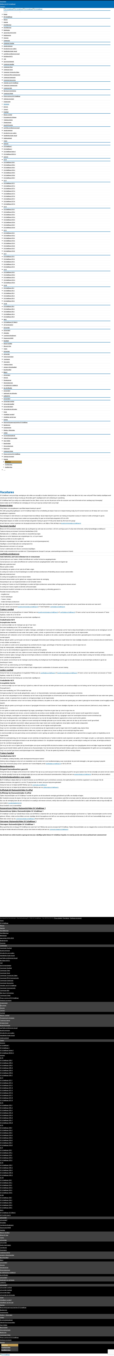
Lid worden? (7, 331)
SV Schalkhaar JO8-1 (9, 307)
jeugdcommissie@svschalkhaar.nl (71, 523)
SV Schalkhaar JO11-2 (9, 259)
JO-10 (5, 270)
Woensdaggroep (8, 383)
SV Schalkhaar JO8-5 (9, 317)
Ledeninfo (7, 396)
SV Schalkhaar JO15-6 (9, 222)
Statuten (6, 38)
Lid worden (7, 328)
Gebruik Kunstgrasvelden (10, 438)
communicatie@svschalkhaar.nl (25, 819)
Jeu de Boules (8, 388)
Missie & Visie (7, 346)
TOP (5, 59)
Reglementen (7, 35)
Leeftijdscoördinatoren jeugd (12, 54)
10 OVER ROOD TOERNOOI (11, 386)
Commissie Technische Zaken (11, 72)
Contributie (7, 359)
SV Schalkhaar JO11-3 (9, 262)
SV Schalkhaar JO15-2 (9, 212)
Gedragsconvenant (9, 99)
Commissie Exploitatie (9, 78)
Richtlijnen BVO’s (8, 57)
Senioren (6, 144)
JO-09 (5, 285)
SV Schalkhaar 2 (8, 149)
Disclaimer (66, 918)
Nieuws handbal (8, 344)
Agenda (6, 22)
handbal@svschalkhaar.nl (53, 764)
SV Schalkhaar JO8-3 (9, 312)
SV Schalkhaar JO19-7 (9, 178)
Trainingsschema (8, 120)
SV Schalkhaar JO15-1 (9, 210)
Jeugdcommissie (8, 46)
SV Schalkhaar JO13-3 (9, 238)
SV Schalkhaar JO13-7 (9, 249)
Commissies (7, 41)
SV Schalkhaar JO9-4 (9, 296)
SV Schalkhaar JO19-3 (9, 168)
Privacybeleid (58, 918)
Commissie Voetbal (9, 43)
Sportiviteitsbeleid (9, 62)
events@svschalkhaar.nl (40, 785)
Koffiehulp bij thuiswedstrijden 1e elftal (16, 790)
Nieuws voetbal (8, 115)
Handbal (6, 341)
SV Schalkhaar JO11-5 (9, 267)
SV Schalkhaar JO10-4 (9, 280)
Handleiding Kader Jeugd (10, 51)
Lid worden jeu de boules (10, 409)
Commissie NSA (8, 88)
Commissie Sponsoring (10, 80)
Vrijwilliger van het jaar (10, 417)
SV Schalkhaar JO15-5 (9, 220)
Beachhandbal (7, 370)
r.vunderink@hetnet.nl (14, 803)
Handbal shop (8, 467)
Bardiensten (7, 425)
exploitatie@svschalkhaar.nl (82, 774)
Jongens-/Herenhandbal (10, 367)
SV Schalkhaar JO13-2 (9, 236)
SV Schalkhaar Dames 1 (10, 152)
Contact (2, 7)
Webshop (8, 462)
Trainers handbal (7, 753)
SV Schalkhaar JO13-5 (9, 243)
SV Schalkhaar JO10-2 (9, 275)
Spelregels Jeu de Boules (10, 393)
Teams (5, 141)
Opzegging (7, 362)
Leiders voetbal (6, 670)
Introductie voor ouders (10, 49)
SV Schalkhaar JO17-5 (9, 194)
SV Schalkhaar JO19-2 (9, 165)
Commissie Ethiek (8, 94)
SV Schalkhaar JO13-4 (9, 241)
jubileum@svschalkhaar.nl (50, 787)
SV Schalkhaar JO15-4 (9, 217)
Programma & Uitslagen (10, 117)
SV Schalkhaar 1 (8, 146)
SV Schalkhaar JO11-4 (9, 264)
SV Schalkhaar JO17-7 (9, 199)
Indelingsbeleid (8, 138)
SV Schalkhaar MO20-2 (10, 154)
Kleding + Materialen (9, 430)
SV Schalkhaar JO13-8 (9, 251)
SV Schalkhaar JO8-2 (9, 309)
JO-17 (5, 181)
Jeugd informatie (8, 125)
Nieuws (6, 20)
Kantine (6, 420)
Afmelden (6, 333)
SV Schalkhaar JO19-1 (9, 162)
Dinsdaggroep (7, 380)
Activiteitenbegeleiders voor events (15, 777)
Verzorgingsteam (8, 446)
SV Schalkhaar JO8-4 (9, 314)
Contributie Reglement (10, 336)
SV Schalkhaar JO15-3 (9, 215)
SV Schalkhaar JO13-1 (9, 233)
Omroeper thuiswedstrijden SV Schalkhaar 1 (18, 821)
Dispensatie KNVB (8, 338)
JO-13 (5, 230)
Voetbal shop (8, 465)
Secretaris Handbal (8, 526)
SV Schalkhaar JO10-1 (9, 272)
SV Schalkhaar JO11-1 (9, 257)
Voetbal (6, 112)
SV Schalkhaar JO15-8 (9, 228)
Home (5, 14)
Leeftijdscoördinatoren (9, 554)
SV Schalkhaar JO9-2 (9, 291)
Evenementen (7, 428)
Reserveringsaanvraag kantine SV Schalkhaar (16, 423)
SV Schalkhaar (8, 17)
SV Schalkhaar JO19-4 (9, 170)
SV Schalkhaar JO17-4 (9, 191)
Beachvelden (7, 444)
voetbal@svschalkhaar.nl (57, 607)
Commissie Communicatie (10, 86)
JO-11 (5, 254)
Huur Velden (7, 441)
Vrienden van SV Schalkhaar (11, 83)
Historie (6, 107)
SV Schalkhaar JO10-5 (9, 283)
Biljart (5, 372)
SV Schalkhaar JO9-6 (9, 301)
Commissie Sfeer (8, 67)
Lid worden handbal (9, 404)
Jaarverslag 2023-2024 (10, 33)
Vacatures (3, 2)
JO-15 (5, 207)
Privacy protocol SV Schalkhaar (12, 96)
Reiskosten (7, 449)
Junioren (6, 157)
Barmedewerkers (7, 766)
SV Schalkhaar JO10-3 (9, 278)
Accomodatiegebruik (9, 436)
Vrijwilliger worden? (9, 415)
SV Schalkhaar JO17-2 (9, 186)
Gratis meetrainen (8, 357)
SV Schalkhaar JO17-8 (9, 202)
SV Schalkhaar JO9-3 (9, 293)
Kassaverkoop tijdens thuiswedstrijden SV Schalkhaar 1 (23, 808)
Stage (5, 412)
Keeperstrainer (6, 505)
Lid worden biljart (8, 407)
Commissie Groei (8, 70)
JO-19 (5, 160)
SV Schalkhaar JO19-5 (9, 173)
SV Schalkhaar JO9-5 (9, 298)
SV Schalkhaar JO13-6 (9, 246)
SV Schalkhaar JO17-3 (9, 189)
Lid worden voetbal (9, 402)
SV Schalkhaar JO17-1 (9, 183)
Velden (5, 433)
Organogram (7, 102)
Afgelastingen (7, 123)
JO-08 (5, 304)
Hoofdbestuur (7, 25)
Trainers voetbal (7, 609)
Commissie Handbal (9, 64)
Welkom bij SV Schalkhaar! (7, 4)
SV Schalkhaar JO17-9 (9, 204)
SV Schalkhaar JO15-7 (9, 225)
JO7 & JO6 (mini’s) (8, 325)
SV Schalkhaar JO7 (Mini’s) (10, 322)
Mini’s (5, 320)
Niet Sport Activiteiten (10, 91)
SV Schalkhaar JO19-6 (9, 175)
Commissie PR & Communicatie (12, 75)
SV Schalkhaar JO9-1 (9, 288)
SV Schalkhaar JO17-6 (9, 196)
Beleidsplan (7, 30)
